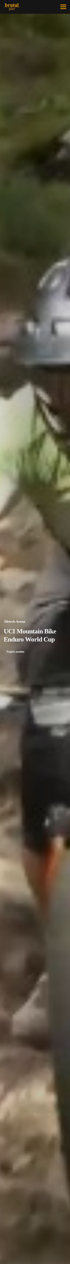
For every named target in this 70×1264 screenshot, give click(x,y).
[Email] (43, 7)
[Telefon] (48, 7)
